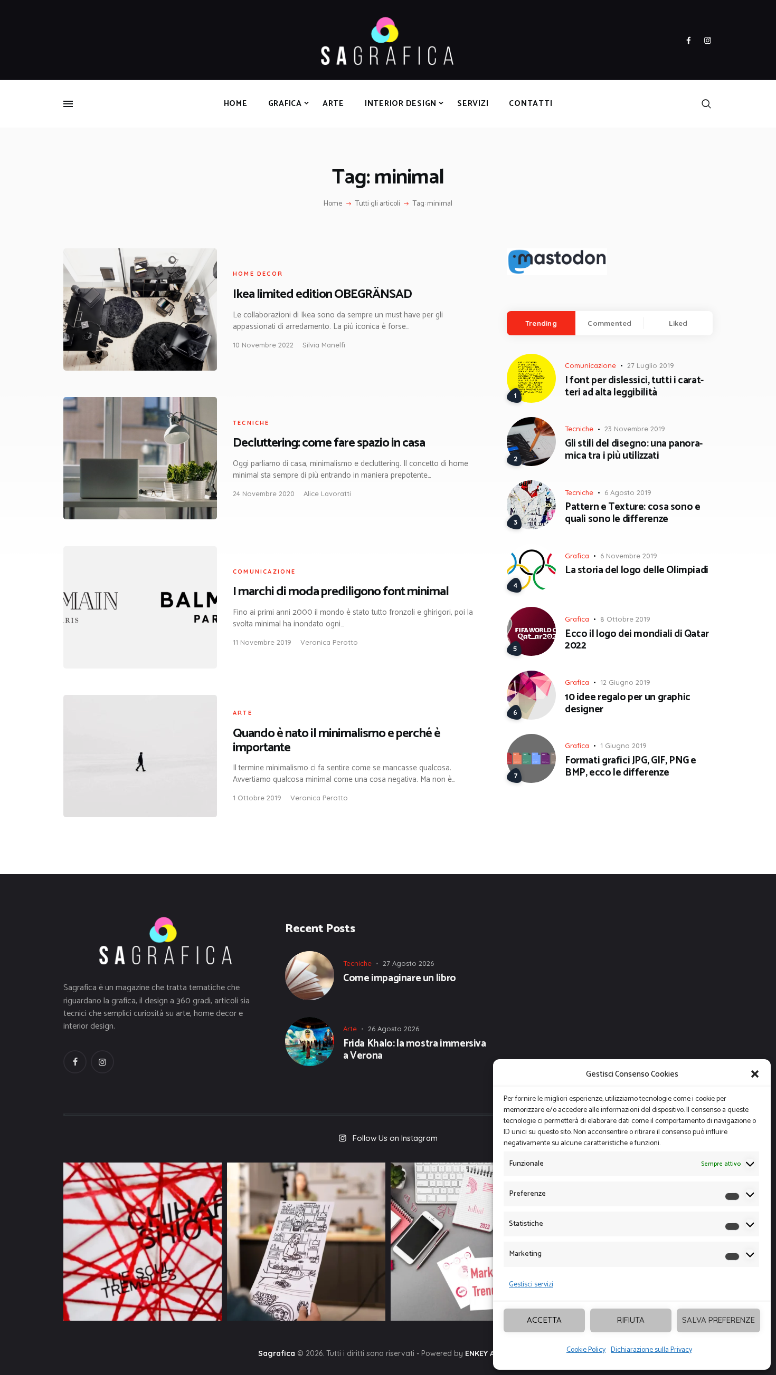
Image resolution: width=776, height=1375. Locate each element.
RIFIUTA (631, 1320)
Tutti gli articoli (377, 204)
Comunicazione (264, 571)
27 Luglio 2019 (650, 365)
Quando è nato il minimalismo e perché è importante (336, 741)
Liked (678, 323)
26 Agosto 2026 (393, 1028)
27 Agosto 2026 (408, 963)
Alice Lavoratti (327, 493)
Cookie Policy (585, 1350)
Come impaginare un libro (399, 979)
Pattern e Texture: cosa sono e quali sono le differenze (632, 513)
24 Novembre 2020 (264, 493)
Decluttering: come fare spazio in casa (329, 443)
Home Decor (258, 273)
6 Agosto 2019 (627, 492)
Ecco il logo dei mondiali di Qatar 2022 (637, 640)
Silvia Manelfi (323, 345)
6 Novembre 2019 (628, 555)
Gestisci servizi (531, 1285)
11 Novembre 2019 (262, 642)
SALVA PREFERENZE (718, 1320)
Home (333, 204)
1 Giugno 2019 (623, 745)
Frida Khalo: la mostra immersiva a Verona (414, 1050)
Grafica (577, 555)
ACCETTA (544, 1320)
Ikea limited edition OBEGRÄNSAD (322, 294)
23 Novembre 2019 (634, 428)
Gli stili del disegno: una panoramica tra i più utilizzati (634, 450)
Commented (609, 323)
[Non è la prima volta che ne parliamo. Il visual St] (306, 1242)
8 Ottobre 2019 (625, 619)
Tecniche (251, 423)
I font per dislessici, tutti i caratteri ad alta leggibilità (634, 387)
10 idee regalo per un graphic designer (627, 704)
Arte (242, 712)
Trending (541, 323)
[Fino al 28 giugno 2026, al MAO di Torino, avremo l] (142, 1242)
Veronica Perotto (329, 642)
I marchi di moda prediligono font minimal (341, 592)
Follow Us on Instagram (395, 1138)
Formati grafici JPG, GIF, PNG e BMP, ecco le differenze (630, 767)
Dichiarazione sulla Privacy (651, 1350)
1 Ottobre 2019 (257, 797)
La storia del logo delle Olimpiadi (636, 571)
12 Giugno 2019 (625, 682)
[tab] (541, 323)
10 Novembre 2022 (263, 345)
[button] (755, 1074)
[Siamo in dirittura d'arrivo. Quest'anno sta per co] (470, 1242)
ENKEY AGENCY (491, 1353)
